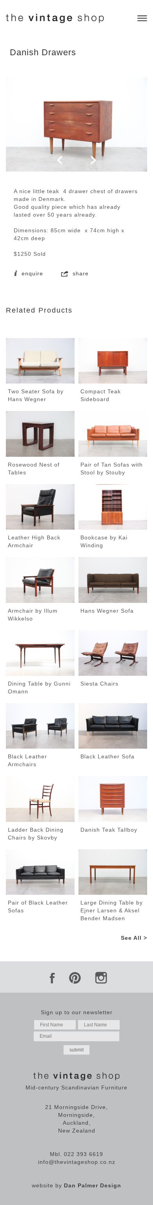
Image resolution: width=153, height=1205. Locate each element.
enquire (31, 273)
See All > (134, 938)
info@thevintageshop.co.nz (76, 1162)
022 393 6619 (83, 1154)
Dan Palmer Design (92, 1185)
